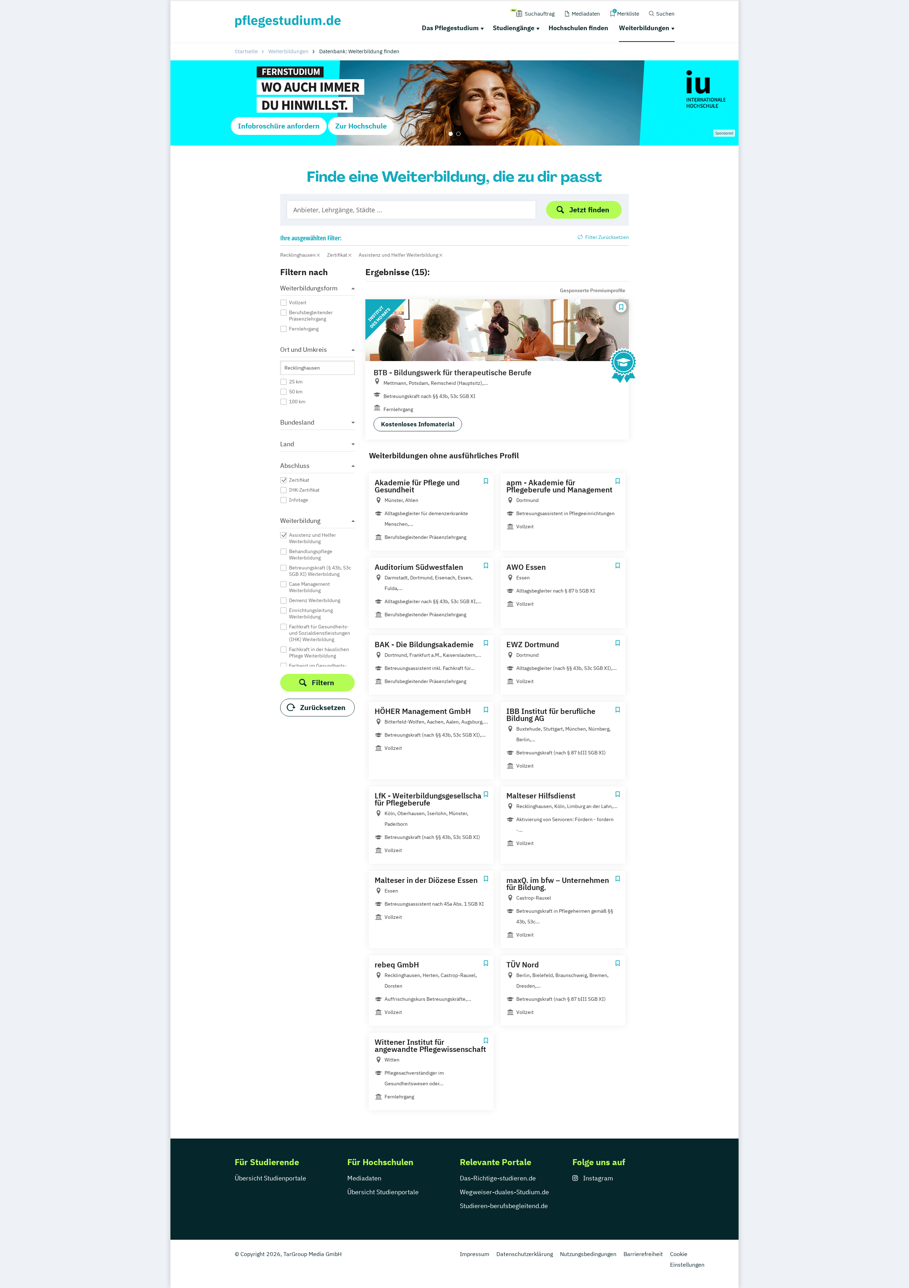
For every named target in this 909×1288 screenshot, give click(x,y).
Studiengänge (513, 28)
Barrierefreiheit (643, 1253)
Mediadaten (364, 1178)
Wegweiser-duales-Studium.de (504, 1192)
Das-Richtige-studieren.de (498, 1178)
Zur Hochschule (361, 126)
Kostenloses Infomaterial (417, 424)
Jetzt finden (589, 209)
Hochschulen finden (578, 28)
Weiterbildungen (644, 28)
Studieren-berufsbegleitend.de (504, 1206)
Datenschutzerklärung (524, 1253)
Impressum (474, 1253)
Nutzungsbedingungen (588, 1253)
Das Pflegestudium (450, 28)
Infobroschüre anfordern (279, 126)
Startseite (246, 51)
